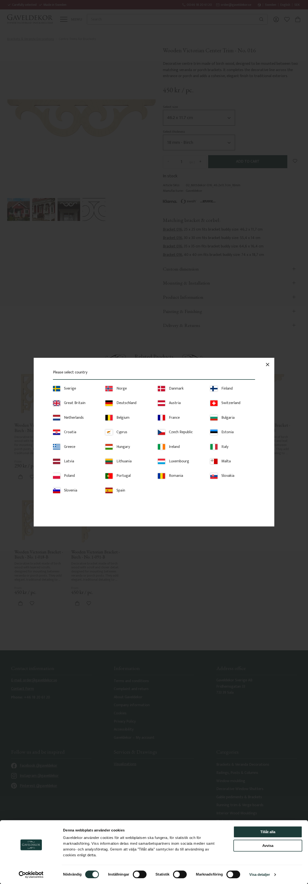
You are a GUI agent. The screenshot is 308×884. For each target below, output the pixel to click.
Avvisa (267, 846)
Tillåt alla (267, 832)
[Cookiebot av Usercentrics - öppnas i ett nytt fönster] (31, 874)
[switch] (140, 874)
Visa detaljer (259, 874)
